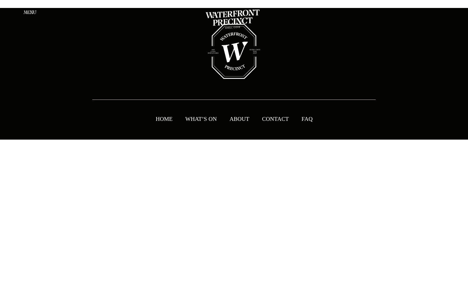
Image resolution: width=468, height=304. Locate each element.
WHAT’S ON (201, 119)
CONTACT (275, 119)
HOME (164, 119)
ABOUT (239, 119)
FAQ (307, 119)
